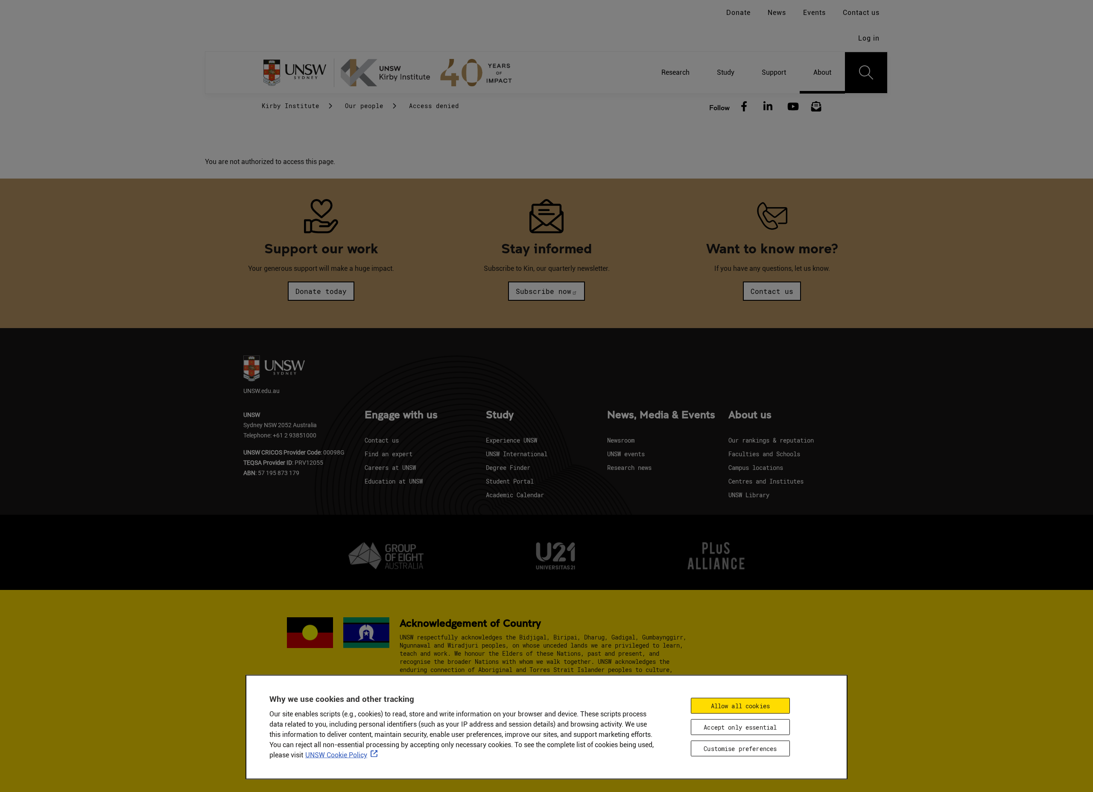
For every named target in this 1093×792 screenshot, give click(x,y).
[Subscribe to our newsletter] (816, 107)
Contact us (861, 13)
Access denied (434, 106)
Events (814, 13)
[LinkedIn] (768, 107)
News (777, 13)
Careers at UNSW (390, 467)
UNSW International (516, 454)
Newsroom (620, 440)
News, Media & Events (661, 415)
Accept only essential (740, 727)
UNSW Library (748, 495)
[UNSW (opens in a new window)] (298, 73)
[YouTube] (792, 107)
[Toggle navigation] (866, 73)
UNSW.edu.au (261, 391)
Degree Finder (508, 467)
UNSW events (626, 454)
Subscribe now (543, 291)
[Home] (430, 72)
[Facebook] (744, 107)
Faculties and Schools (764, 454)
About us (750, 415)
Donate (738, 13)
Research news (629, 467)
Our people (364, 106)
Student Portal (510, 481)
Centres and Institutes (766, 481)
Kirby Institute (290, 106)
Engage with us (401, 415)
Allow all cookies (740, 705)
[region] (546, 727)
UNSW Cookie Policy (336, 755)
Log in (869, 38)
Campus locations (755, 467)
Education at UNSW (394, 481)
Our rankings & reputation (771, 440)
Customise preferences (740, 748)
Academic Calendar (515, 495)
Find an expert (388, 454)
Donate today (321, 291)
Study (500, 415)
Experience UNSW (511, 440)
